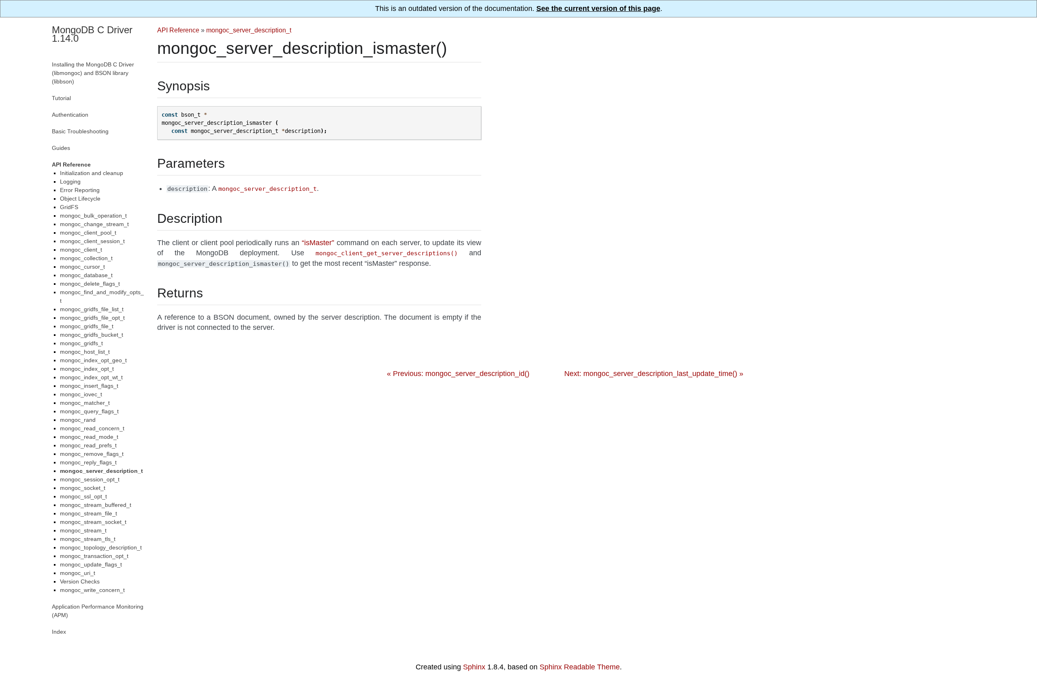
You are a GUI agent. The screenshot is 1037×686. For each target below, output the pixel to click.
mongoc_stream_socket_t (93, 522)
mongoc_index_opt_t (87, 368)
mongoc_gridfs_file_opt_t (92, 317)
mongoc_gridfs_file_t (86, 326)
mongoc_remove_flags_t (92, 454)
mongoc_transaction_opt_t (94, 556)
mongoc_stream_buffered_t (95, 505)
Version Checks (80, 581)
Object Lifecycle (80, 198)
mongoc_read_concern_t (92, 428)
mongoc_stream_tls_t (87, 539)
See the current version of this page (598, 8)
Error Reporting (80, 190)
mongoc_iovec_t (81, 394)
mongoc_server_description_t (248, 30)
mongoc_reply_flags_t (88, 462)
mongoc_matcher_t (85, 403)
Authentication (70, 114)
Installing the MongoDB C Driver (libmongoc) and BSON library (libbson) (93, 73)
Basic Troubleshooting (80, 131)
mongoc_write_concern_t (92, 590)
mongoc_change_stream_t (94, 224)
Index (59, 631)
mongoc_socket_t (82, 488)
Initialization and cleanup (91, 173)
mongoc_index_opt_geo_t (93, 360)
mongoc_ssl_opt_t (83, 496)
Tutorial (61, 98)
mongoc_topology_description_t (101, 547)
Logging (70, 181)
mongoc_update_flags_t (91, 564)
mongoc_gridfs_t (81, 343)
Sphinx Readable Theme (580, 667)
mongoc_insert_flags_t (89, 386)
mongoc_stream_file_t (88, 513)
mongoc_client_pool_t (88, 232)
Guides (61, 148)
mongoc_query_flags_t (89, 411)
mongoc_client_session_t (92, 241)
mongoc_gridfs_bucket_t (91, 334)
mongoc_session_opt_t (89, 479)
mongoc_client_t (81, 249)
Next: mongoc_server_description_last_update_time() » (653, 374)
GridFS (69, 207)
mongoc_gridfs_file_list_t (92, 309)
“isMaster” (318, 243)
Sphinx (474, 667)
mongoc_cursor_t (82, 266)
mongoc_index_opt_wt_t (91, 377)
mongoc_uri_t (77, 573)
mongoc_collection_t (86, 258)
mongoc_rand (78, 420)
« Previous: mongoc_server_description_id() (458, 374)
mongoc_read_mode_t (89, 437)
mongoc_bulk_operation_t (93, 215)
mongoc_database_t (86, 275)
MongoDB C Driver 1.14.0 (92, 34)
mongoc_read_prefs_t (88, 445)
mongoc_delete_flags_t (90, 283)
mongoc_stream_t (83, 530)
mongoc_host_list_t (85, 351)
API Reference (178, 30)
